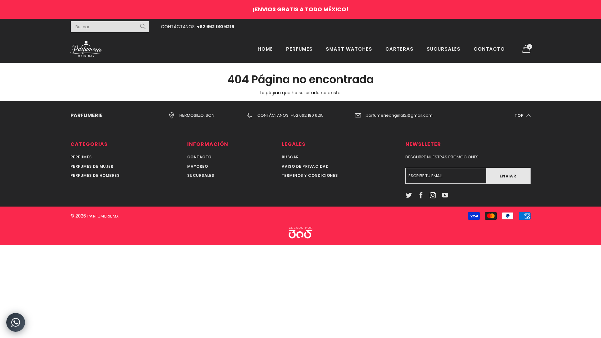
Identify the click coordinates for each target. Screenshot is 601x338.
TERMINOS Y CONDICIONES (310, 175)
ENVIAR (508, 176)
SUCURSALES (443, 49)
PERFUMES (299, 49)
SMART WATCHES (349, 49)
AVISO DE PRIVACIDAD (305, 166)
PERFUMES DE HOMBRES (95, 175)
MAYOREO (197, 166)
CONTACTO (489, 49)
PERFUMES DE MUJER (91, 166)
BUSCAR (290, 157)
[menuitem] (265, 48)
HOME (265, 49)
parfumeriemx (103, 216)
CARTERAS (399, 49)
